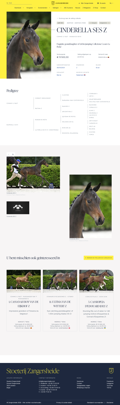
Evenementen (42, 8)
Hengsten (29, 8)
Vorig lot (94, 23)
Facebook (110, 381)
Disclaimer (110, 402)
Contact (103, 8)
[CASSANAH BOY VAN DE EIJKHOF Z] (24, 281)
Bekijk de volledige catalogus (99, 258)
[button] (9, 154)
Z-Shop (95, 8)
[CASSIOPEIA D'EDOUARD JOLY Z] (96, 281)
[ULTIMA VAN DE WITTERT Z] (60, 281)
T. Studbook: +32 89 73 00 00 (49, 383)
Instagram (110, 383)
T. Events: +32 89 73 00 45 (48, 390)
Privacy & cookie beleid (64, 402)
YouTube (110, 385)
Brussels (103, 3)
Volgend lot (103, 23)
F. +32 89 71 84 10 (45, 392)
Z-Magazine (86, 8)
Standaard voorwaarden (95, 402)
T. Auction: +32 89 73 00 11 (48, 385)
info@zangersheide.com (47, 381)
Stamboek (17, 8)
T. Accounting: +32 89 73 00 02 (49, 388)
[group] (33, 176)
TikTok (109, 388)
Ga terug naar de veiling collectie (70, 18)
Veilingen (56, 8)
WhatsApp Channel (83, 388)
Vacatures (80, 381)
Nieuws (77, 8)
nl (111, 3)
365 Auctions (68, 8)
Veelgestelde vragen (83, 385)
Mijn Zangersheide (87, 3)
